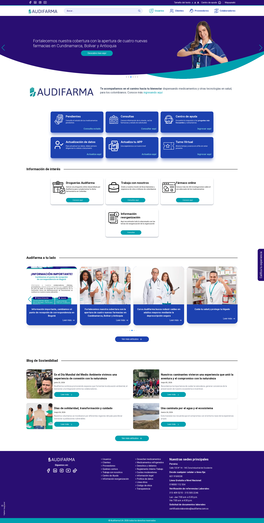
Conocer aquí (78, 200)
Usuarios (159, 10)
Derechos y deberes (146, 465)
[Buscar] (139, 11)
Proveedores (202, 10)
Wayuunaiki (230, 2)
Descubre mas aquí (97, 53)
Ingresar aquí (204, 128)
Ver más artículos (130, 339)
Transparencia (143, 488)
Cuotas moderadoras (147, 472)
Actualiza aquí (94, 154)
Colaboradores (227, 10)
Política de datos (145, 479)
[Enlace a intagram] (40, 3)
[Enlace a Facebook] (30, 3)
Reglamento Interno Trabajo (150, 469)
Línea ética (142, 482)
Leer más (67, 320)
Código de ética (144, 485)
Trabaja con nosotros (113, 472)
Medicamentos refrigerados (150, 462)
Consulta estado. (92, 128)
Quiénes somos (110, 469)
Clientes (179, 10)
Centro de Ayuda (110, 475)
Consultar (131, 232)
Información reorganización (116, 479)
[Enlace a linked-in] (35, 3)
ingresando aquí (153, 92)
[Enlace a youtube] (45, 3)
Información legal (145, 475)
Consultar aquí (148, 128)
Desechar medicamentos (149, 459)
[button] (261, 48)
